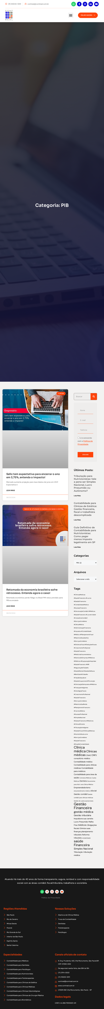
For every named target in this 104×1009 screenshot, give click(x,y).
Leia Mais (77, 496)
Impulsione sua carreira (83, 818)
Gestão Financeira (83, 806)
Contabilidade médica (83, 762)
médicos (82, 825)
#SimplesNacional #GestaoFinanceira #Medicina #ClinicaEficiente (83, 721)
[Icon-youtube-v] (96, 4)
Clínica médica (80, 749)
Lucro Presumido (81, 822)
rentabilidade (86, 838)
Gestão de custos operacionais (83, 801)
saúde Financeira (82, 843)
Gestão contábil (80, 794)
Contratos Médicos (85, 778)
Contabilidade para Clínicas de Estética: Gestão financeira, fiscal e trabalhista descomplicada (85, 509)
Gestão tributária (82, 815)
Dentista (83, 781)
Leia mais (10, 490)
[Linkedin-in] (90, 4)
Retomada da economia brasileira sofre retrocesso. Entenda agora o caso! (31, 591)
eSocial (94, 791)
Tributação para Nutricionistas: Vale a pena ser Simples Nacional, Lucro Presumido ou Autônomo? (85, 483)
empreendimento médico (82, 791)
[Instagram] (85, 4)
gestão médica (83, 812)
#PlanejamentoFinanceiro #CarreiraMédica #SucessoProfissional (82, 711)
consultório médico (82, 758)
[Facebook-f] (79, 4)
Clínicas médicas (85, 753)
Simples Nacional (83, 848)
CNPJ (94, 755)
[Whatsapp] (73, 4)
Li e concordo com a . (85, 441)
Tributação (78, 852)
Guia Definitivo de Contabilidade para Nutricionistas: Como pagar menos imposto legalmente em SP (85, 535)
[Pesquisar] (94, 396)
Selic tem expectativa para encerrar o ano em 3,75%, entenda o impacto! (33, 476)
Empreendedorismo (82, 787)
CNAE (88, 755)
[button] (70, 15)
